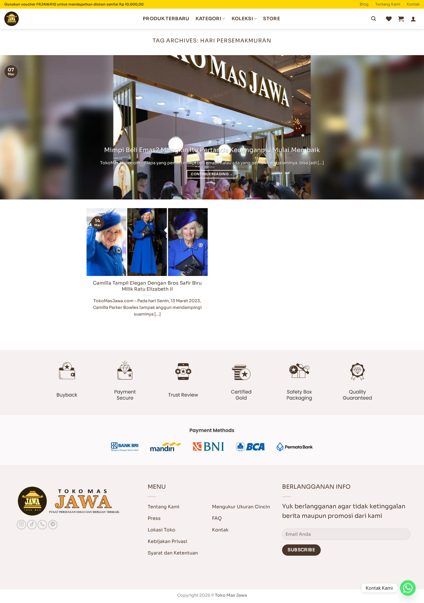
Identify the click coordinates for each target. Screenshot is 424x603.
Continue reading (212, 174)
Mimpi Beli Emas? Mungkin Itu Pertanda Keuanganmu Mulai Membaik (212, 150)
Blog (364, 4)
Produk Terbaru (166, 19)
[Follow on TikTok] (32, 524)
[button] (401, 18)
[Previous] (16, 127)
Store (271, 19)
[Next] (408, 127)
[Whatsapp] (408, 588)
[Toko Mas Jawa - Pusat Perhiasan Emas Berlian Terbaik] (33, 19)
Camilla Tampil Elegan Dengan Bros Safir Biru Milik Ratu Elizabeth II (147, 286)
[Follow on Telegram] (53, 524)
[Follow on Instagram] (21, 524)
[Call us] (42, 524)
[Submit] (373, 19)
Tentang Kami (387, 4)
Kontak (413, 4)
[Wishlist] (389, 18)
